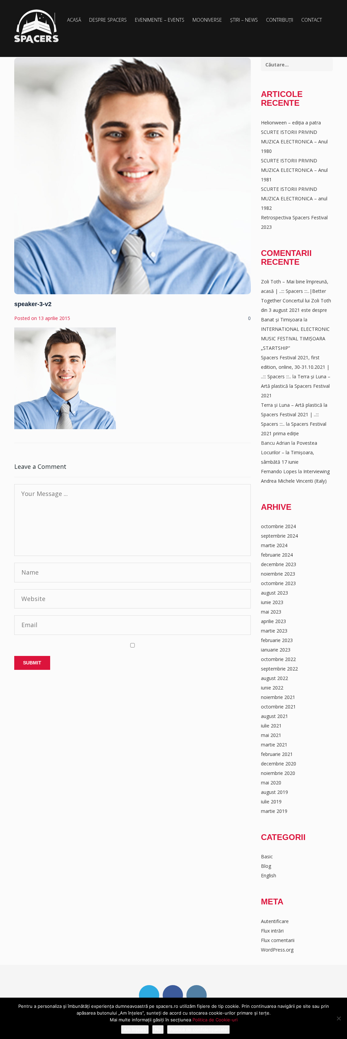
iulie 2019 (271, 801)
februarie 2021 (277, 754)
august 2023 (274, 593)
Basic (267, 856)
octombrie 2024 (278, 526)
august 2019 (274, 792)
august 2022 (274, 678)
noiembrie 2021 (278, 697)
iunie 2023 (272, 602)
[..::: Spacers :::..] (36, 26)
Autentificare (275, 921)
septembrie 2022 (279, 668)
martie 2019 (274, 811)
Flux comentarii (277, 940)
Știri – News (244, 20)
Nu (158, 1029)
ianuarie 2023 (275, 649)
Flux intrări (272, 930)
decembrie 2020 (278, 763)
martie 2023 (274, 630)
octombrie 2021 (278, 706)
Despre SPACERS (108, 20)
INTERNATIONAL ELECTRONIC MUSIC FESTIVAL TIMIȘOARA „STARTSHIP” (295, 338)
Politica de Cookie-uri (215, 1019)
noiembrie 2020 (278, 773)
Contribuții (279, 20)
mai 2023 (271, 611)
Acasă (74, 20)
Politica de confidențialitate (198, 1029)
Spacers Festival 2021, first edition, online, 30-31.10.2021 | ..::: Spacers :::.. (295, 367)
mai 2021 (271, 735)
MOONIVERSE (207, 20)
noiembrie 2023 (278, 574)
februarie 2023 (277, 640)
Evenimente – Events (159, 20)
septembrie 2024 (279, 536)
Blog (266, 866)
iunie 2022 (272, 687)
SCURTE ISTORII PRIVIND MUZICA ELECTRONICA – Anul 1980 (294, 141)
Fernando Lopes (279, 471)
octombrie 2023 (278, 583)
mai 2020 (271, 782)
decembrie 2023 (278, 564)
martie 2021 (274, 744)
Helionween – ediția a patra (291, 122)
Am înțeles (135, 1029)
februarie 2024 (277, 555)
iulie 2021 (271, 725)
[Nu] (338, 1018)
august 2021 (274, 716)
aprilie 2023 (273, 621)
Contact (311, 20)
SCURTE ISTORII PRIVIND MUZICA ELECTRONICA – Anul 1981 (294, 170)
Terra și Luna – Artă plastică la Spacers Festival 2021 (295, 386)
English (268, 875)
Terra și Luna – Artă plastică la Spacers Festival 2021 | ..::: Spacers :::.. (294, 414)
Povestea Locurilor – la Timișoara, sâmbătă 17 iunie (289, 452)
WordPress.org (277, 949)
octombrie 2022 (278, 659)
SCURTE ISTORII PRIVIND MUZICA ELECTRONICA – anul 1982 (294, 198)
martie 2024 (274, 545)
